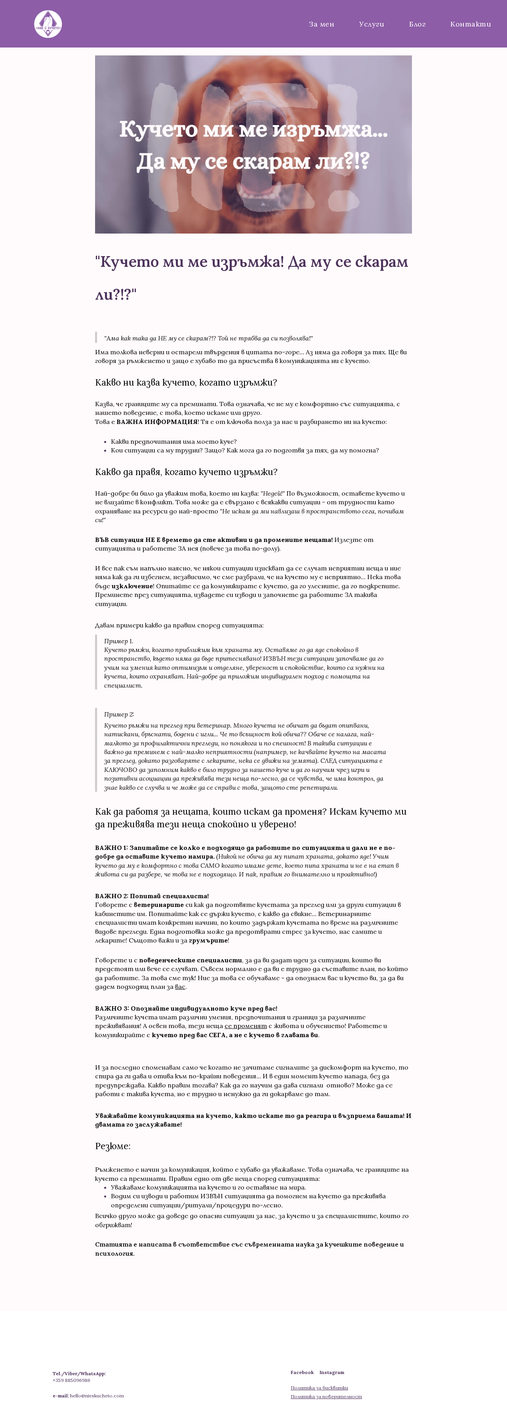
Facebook (305, 1372)
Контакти (470, 24)
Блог (417, 24)
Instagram (332, 1372)
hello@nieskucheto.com (97, 1396)
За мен (321, 24)
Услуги (371, 24)
